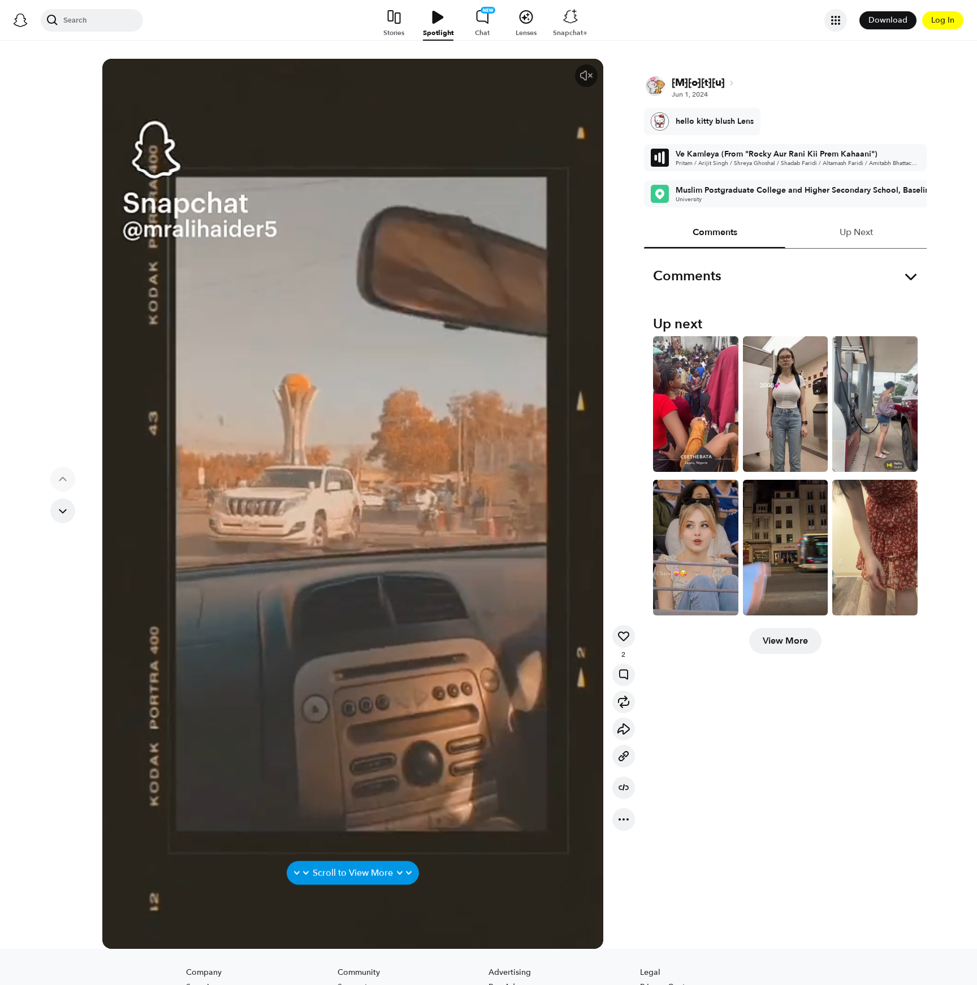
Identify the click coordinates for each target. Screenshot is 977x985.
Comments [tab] (714, 232)
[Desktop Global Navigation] (20, 20)
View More (785, 641)
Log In (942, 20)
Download (887, 20)
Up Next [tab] (855, 232)
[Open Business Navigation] (835, 20)
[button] (586, 75)
